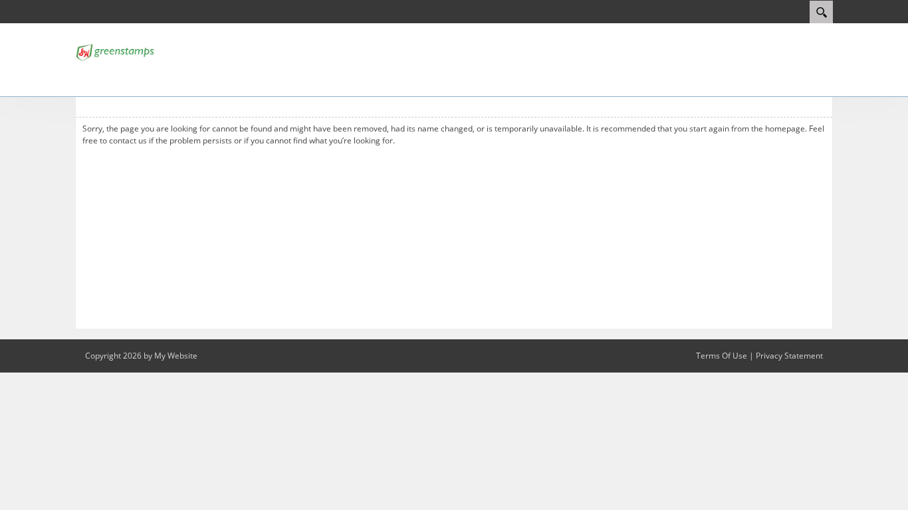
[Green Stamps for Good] (115, 51)
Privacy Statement (789, 355)
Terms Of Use (721, 355)
